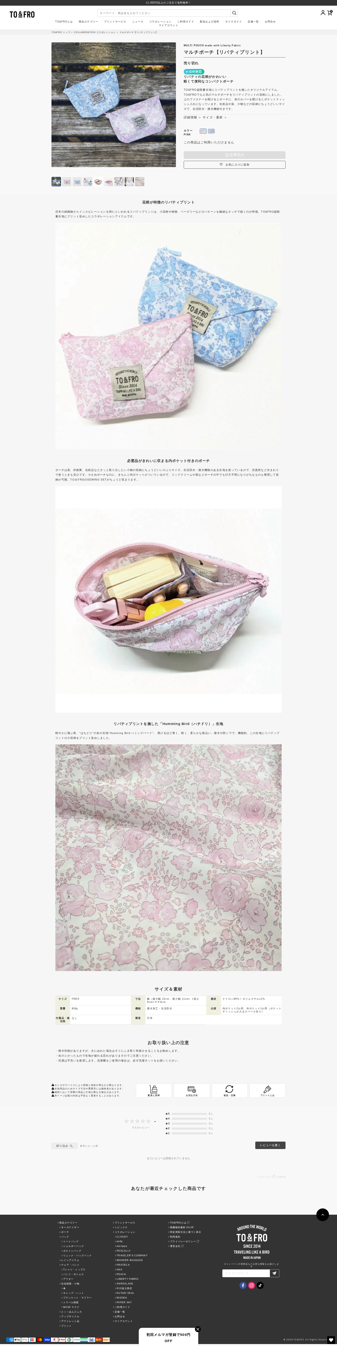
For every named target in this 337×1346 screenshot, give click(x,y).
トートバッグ (71, 1241)
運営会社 (175, 1246)
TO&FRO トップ (60, 32)
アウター (68, 1279)
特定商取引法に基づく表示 (185, 1232)
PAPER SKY (124, 1302)
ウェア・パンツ (70, 1265)
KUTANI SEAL (125, 1293)
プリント (66, 1326)
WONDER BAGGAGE (130, 1260)
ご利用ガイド (185, 22)
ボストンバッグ (72, 1251)
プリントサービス (115, 22)
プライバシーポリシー (183, 1241)
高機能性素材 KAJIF (182, 1227)
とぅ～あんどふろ (71, 1312)
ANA (119, 1269)
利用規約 (175, 1237)
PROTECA (123, 1265)
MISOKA (122, 1298)
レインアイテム (70, 1260)
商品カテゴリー (88, 22)
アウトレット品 (70, 1321)
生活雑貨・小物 (70, 1283)
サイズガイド (233, 22)
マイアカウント (168, 25)
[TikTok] (260, 1285)
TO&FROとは (64, 22)
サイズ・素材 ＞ (215, 117)
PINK (203, 131)
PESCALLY (124, 1251)
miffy (120, 1241)
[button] (172, 104)
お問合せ (270, 22)
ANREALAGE (125, 1283)
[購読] (274, 1273)
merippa (122, 1246)
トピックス (121, 1227)
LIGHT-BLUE (211, 131)
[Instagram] (251, 1285)
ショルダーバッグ (73, 1246)
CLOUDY (122, 1237)
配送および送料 (209, 22)
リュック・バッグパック (77, 1255)
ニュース (137, 22)
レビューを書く (270, 1145)
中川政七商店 (124, 1288)
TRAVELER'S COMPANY (132, 1255)
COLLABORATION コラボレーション (94, 32)
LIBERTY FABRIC (128, 1279)
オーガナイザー (70, 1227)
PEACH (121, 1274)
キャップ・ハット (73, 1293)
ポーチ (65, 1232)
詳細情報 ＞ (193, 117)
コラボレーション (160, 22)
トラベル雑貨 (71, 1302)
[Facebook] (243, 1285)
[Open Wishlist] (331, 1340)
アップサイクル (70, 1316)
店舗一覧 (253, 22)
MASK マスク (71, 1307)
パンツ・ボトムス (73, 1274)
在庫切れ (237, 155)
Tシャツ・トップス (74, 1269)
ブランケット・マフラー (77, 1298)
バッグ (65, 1237)
